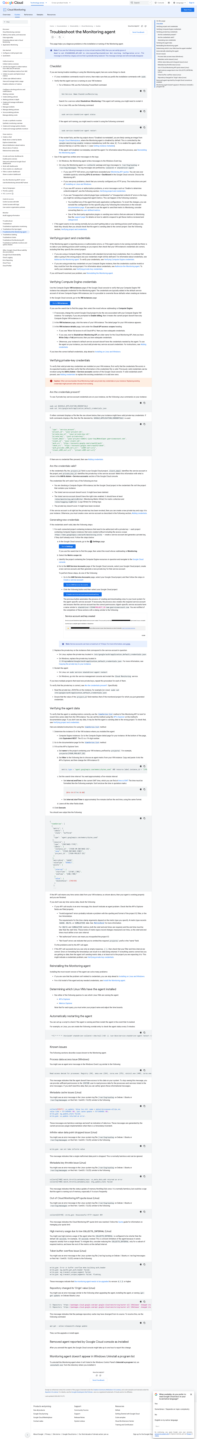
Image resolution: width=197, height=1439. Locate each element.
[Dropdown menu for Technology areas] (47, 2)
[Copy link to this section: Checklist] (63, 66)
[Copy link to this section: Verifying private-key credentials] (92, 360)
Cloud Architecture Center (124, 1421)
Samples (40, 15)
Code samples (120, 1417)
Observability (74, 26)
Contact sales (38, 1421)
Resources (51, 15)
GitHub (117, 1410)
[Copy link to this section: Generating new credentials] (81, 520)
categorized (73, 220)
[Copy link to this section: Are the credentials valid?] (78, 466)
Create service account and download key (82, 594)
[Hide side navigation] (27, 1435)
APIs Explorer (119, 717)
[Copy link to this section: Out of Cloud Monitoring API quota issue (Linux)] (101, 1198)
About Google (38, 1434)
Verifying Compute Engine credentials (119, 259)
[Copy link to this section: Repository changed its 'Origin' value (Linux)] (97, 1288)
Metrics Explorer (65, 1003)
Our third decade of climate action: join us (93, 1434)
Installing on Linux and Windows (78, 184)
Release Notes (79, 1417)
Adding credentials (67, 374)
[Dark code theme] (141, 91)
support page (80, 217)
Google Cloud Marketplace (69, 140)
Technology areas (37, 3)
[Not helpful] (145, 26)
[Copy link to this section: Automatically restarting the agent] (94, 1016)
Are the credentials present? (96, 685)
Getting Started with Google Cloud (127, 1414)
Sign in (191, 3)
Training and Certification (124, 1425)
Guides (17, 15)
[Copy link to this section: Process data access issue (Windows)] (91, 1059)
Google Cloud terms (69, 1434)
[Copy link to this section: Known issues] (69, 1047)
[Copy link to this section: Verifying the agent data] (82, 708)
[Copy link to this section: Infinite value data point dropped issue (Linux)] (99, 1132)
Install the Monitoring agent (114, 980)
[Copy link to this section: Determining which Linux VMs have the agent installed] (118, 989)
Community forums (81, 1410)
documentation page (76, 207)
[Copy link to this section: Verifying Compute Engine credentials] (99, 282)
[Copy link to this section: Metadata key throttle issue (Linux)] (88, 1163)
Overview (6, 15)
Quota (120, 1222)
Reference (28, 15)
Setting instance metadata (103, 146)
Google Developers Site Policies (82, 1392)
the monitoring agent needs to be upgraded (91, 1281)
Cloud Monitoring (16, 9)
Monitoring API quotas (120, 172)
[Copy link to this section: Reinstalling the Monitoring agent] (93, 966)
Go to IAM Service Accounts (77, 585)
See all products (39, 1410)
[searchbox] (15, 22)
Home (52, 26)
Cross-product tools (60, 3)
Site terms (56, 1434)
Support (77, 1414)
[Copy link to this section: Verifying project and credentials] (92, 238)
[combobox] (141, 3)
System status (79, 1421)
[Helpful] (142, 26)
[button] (15, 34)
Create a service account (73, 580)
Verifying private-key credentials (89, 269)
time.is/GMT (123, 781)
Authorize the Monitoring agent (66, 259)
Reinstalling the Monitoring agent (100, 273)
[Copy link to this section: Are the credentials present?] (82, 392)
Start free (188, 10)
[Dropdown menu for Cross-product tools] (70, 2)
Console (161, 3)
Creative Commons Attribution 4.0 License (107, 1390)
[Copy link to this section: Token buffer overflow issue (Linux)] (88, 1251)
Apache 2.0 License (51, 1392)
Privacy (48, 1434)
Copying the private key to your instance (75, 664)
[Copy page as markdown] (60, 37)
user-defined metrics (91, 210)
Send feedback (138, 32)
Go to (60, 303)
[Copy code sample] (144, 91)
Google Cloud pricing (40, 1414)
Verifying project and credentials (113, 191)
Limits (128, 644)
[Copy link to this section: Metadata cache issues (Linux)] (83, 1092)
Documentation (62, 26)
